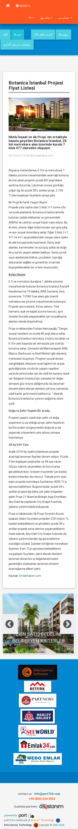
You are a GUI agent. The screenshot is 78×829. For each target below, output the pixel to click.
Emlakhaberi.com (43, 155)
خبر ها (17, 34)
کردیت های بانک (43, 34)
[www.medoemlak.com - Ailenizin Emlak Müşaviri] (37, 759)
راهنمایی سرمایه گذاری (17, 44)
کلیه (5, 34)
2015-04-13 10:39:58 (21, 155)
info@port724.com (47, 794)
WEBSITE (24, 6)
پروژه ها (63, 34)
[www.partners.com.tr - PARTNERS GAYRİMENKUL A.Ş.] (37, 700)
